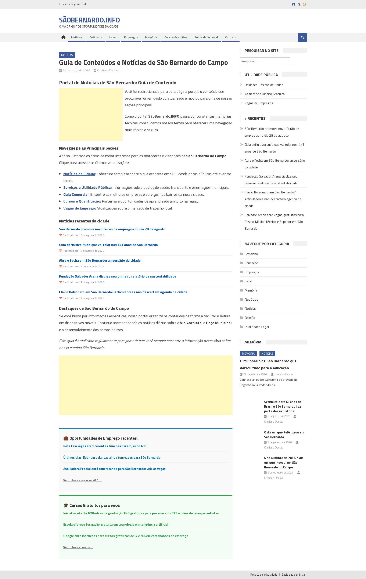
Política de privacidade (74, 4)
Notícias (76, 37)
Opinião (250, 317)
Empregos (131, 37)
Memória (151, 37)
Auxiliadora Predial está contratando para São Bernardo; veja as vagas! (114, 468)
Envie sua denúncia (293, 574)
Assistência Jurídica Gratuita (265, 93)
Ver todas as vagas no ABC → (82, 480)
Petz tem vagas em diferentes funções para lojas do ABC (105, 446)
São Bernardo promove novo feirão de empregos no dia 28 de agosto (112, 229)
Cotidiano (95, 37)
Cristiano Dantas (107, 70)
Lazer (113, 37)
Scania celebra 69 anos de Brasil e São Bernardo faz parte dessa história (283, 406)
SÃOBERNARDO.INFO (89, 20)
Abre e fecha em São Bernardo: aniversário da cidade (100, 260)
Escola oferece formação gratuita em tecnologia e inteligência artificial (115, 524)
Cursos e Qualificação (81, 201)
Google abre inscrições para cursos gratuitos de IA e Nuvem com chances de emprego (125, 535)
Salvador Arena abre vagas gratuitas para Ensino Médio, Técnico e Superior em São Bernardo (274, 221)
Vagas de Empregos (259, 103)
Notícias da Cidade (79, 174)
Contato (230, 37)
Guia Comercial (76, 194)
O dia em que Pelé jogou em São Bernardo (284, 434)
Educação (251, 262)
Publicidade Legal (206, 37)
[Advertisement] (91, 114)
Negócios (251, 299)
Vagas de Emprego (79, 208)
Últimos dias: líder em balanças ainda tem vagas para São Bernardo (112, 457)
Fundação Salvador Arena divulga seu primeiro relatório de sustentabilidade (117, 276)
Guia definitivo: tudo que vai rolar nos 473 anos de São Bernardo (108, 245)
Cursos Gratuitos (175, 37)
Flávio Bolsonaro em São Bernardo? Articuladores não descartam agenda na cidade (123, 292)
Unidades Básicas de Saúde (264, 84)
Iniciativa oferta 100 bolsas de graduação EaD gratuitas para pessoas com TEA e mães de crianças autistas (141, 513)
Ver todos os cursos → (78, 547)
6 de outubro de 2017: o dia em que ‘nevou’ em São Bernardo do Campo (284, 462)
